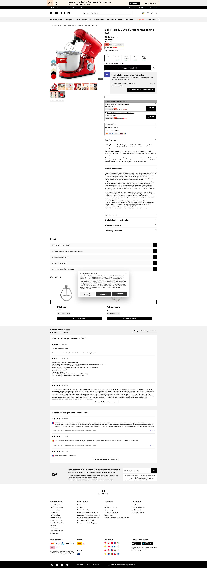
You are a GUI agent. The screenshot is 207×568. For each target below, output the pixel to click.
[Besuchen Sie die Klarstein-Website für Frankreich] (115, 543)
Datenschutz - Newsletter (142, 479)
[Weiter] (159, 19)
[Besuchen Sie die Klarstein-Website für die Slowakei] (112, 546)
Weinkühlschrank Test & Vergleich (87, 512)
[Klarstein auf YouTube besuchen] (62, 564)
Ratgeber (131, 7)
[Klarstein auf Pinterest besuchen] (67, 564)
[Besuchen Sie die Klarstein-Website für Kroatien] (109, 550)
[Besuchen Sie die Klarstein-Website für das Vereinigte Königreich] (109, 546)
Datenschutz (80, 564)
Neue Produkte (151, 19)
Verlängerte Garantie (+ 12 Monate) (124, 83)
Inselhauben (53, 512)
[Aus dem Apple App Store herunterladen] (136, 543)
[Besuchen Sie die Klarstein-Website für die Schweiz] (112, 543)
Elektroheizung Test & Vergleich (87, 523)
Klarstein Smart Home (84, 510)
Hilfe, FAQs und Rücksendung (149, 7)
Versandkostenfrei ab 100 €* (76, 7)
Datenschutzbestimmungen (139, 548)
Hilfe (105, 505)
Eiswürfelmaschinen (56, 520)
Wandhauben (54, 528)
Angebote (140, 19)
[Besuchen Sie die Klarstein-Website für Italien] (118, 543)
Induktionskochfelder (56, 530)
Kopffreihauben (55, 515)
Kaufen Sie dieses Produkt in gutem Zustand (118, 104)
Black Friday (81, 505)
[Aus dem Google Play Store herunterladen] (147, 543)
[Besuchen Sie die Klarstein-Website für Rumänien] (112, 550)
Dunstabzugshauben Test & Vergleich (88, 515)
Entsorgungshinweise (138, 507)
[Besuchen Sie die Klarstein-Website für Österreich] (109, 543)
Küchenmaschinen (69, 25)
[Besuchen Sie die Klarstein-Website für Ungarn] (118, 546)
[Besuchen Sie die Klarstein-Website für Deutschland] (105, 543)
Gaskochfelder (54, 533)
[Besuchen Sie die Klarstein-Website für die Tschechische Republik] (115, 546)
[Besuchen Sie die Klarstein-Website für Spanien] (105, 546)
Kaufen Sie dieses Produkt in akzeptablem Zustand (120, 113)
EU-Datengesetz (137, 510)
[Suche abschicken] (84, 13)
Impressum (95, 564)
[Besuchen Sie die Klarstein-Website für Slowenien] (115, 554)
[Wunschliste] (152, 13)
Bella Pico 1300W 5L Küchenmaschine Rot (87, 25)
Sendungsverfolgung (110, 507)
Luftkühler (53, 525)
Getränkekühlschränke (57, 523)
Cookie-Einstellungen (138, 512)
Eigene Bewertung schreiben (145, 331)
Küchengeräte (57, 25)
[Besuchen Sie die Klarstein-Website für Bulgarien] (115, 550)
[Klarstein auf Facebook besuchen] (57, 564)
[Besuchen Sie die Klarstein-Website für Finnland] (118, 550)
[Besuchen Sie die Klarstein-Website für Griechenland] (118, 554)
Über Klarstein (136, 505)
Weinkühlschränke (55, 505)
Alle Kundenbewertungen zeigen (106, 402)
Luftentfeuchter (55, 510)
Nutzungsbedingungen (137, 550)
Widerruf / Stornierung (111, 512)
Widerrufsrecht (109, 515)
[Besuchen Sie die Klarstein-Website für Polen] (105, 550)
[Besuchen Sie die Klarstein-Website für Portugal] (112, 554)
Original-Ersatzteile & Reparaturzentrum (117, 517)
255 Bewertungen (108, 42)
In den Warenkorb (129, 68)
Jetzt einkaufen (134, 3)
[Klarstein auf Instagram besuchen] (51, 564)
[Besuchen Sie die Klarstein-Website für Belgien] (105, 554)
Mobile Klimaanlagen (56, 507)
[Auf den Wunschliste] (154, 67)
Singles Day (80, 507)
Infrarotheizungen (55, 517)
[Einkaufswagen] (156, 13)
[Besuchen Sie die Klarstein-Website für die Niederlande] (109, 554)
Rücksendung (108, 510)
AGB (88, 564)
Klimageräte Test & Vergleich (86, 520)
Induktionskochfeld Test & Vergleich (88, 517)
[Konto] (148, 13)
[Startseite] (52, 25)
